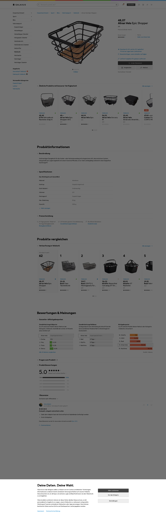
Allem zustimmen (113, 490)
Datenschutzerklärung (53, 511)
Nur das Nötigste (113, 495)
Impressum (40, 511)
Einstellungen (113, 501)
